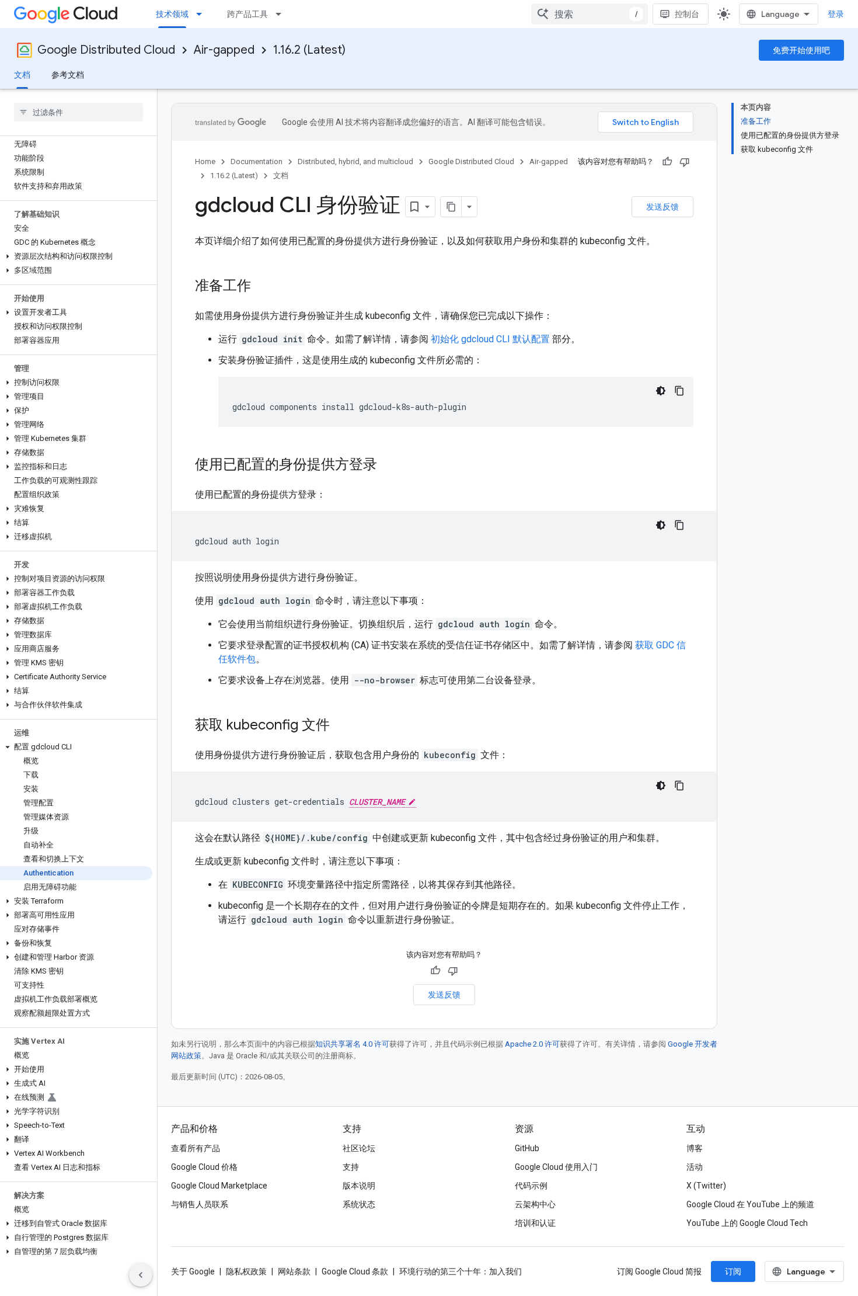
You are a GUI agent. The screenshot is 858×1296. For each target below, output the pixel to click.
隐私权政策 (246, 1271)
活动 (694, 1167)
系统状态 (359, 1204)
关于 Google (193, 1271)
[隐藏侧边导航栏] (140, 1275)
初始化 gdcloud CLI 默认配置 (490, 339)
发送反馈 (662, 206)
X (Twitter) (706, 1185)
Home (205, 161)
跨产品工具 (247, 14)
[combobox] (589, 14)
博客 (694, 1148)
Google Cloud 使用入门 (556, 1167)
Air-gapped (224, 50)
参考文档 (67, 75)
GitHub (527, 1148)
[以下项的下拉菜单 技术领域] (203, 14)
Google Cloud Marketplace (219, 1185)
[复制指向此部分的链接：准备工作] (262, 287)
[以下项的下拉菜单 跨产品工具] (282, 14)
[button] (76, 256)
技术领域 (172, 14)
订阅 (733, 1271)
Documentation (256, 161)
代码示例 (531, 1185)
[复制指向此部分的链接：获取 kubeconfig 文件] (341, 726)
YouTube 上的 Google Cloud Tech (747, 1223)
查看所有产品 (195, 1148)
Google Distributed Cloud (106, 50)
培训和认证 (535, 1223)
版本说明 (359, 1185)
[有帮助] (667, 162)
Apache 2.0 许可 (532, 1044)
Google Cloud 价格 (204, 1167)
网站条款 (294, 1271)
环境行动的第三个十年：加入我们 (460, 1271)
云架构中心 (535, 1204)
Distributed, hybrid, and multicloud (355, 161)
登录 (836, 14)
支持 (351, 1167)
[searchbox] (78, 112)
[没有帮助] (684, 162)
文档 (22, 75)
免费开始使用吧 (801, 50)
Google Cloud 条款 (355, 1271)
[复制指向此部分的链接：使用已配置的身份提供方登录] (388, 465)
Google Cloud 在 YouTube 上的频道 (750, 1204)
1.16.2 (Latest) (309, 50)
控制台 (687, 14)
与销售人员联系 (199, 1204)
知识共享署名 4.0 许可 (352, 1044)
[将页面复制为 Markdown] (451, 207)
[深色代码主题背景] (660, 390)
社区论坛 (359, 1148)
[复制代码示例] (679, 390)
